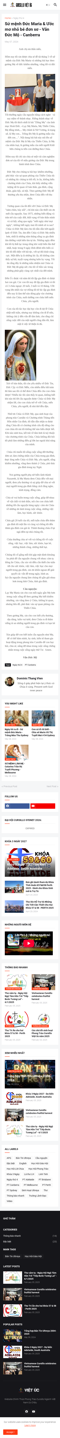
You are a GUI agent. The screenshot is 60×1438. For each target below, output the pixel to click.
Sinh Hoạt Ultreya (30, 1190)
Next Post (51, 786)
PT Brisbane (45, 1179)
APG (9, 1158)
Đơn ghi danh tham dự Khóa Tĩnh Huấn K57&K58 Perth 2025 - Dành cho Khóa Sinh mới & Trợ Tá (40, 886)
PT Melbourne (31, 1185)
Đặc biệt (11, 1163)
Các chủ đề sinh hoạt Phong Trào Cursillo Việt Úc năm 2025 (42, 1033)
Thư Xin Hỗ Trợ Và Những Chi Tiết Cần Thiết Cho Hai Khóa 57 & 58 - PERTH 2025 (40, 905)
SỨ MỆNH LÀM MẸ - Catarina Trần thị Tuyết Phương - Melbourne (15, 768)
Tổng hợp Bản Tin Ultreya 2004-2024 (40, 1332)
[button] (4, 5)
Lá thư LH (29, 1174)
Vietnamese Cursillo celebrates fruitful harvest (42, 996)
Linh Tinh (43, 1174)
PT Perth (46, 1185)
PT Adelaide (28, 1179)
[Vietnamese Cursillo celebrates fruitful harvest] (14, 1115)
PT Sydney (12, 1190)
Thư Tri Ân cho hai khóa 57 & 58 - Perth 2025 (15, 1033)
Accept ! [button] (10, 1432)
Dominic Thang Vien (30, 678)
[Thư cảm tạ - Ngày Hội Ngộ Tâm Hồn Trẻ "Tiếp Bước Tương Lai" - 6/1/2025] (14, 1131)
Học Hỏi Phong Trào (38, 1169)
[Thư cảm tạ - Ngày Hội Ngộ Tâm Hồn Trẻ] (12, 1277)
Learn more (30, 1425)
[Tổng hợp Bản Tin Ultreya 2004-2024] (12, 1335)
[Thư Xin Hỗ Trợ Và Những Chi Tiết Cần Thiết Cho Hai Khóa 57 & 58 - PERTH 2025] (14, 906)
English (23, 1163)
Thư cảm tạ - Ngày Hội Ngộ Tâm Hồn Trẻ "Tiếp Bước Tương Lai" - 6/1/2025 (16, 997)
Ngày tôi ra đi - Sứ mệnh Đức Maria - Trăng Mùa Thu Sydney (16, 732)
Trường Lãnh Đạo (37, 1195)
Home (8, 18)
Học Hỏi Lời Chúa (15, 1169)
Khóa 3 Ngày (13, 1174)
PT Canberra (30, 665)
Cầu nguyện (41, 1158)
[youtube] (42, 806)
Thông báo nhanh (15, 1195)
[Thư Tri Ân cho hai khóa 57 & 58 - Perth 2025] (12, 1310)
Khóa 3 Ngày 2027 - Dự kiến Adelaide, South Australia (40, 1095)
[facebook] (17, 806)
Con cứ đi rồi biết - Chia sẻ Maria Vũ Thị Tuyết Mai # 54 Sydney (43, 732)
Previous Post (10, 786)
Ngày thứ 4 (18, 18)
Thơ (46, 1190)
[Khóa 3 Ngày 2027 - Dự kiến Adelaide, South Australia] (14, 1098)
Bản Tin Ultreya (23, 1158)
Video (9, 1201)
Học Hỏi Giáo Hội (39, 1163)
